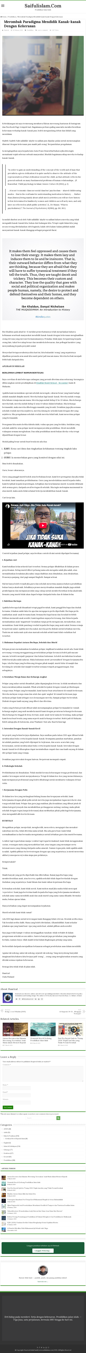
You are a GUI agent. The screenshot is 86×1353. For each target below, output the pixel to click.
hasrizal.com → (43, 1282)
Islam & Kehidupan (10, 1146)
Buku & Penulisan (10, 1136)
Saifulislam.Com (43, 6)
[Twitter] (42, 1347)
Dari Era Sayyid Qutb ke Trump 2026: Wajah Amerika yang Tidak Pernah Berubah (70, 1040)
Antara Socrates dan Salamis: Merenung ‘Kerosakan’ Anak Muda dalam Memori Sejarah (14, 1040)
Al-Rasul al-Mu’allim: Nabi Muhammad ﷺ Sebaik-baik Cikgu (27, 1228)
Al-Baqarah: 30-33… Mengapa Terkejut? (70, 1012)
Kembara (7, 1153)
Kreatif (6, 1157)
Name (5, 1085)
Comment (7, 1065)
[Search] (58, 1118)
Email (5, 1092)
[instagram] (48, 1347)
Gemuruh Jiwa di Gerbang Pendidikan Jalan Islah (41, 1039)
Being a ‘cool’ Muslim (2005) (15, 1011)
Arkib (5, 1132)
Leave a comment (43, 30)
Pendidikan (12, 17)
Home (4, 17)
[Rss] (37, 1347)
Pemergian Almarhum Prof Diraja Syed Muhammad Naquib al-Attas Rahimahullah (35, 1200)
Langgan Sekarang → (43, 1251)
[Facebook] (39, 1347)
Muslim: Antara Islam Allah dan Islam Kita (21, 1194)
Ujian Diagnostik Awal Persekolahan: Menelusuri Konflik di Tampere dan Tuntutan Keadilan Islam (40, 1205)
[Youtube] (46, 1347)
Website (5, 1099)
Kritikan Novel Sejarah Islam (15, 1139)
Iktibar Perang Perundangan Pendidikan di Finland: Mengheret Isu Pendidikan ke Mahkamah (39, 1217)
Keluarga (7, 1150)
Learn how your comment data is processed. (43, 1114)
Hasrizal (6, 30)
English (6, 1143)
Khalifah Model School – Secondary (52, 383)
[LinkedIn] (44, 1347)
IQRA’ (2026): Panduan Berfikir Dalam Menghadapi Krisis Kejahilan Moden (32, 1223)
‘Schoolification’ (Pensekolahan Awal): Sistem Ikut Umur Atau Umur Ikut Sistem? (34, 1211)
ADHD (6, 1129)
